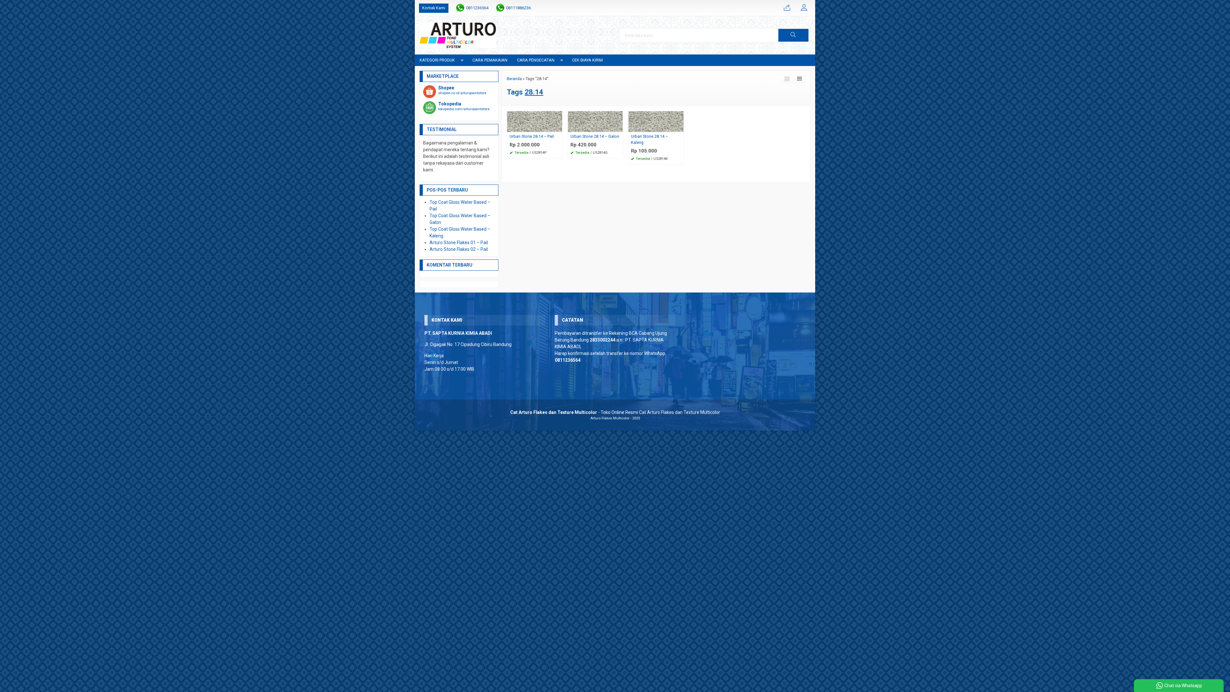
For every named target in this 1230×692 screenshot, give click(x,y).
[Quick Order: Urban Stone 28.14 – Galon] (619, 127)
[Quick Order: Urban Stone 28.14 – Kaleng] (679, 127)
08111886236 (518, 7)
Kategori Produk (437, 60)
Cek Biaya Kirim (587, 60)
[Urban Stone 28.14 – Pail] (534, 121)
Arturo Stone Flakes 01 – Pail (459, 242)
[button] (793, 35)
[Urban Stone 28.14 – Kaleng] (656, 121)
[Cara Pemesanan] (787, 8)
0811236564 (477, 7)
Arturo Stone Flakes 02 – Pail (459, 249)
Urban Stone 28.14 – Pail (532, 136)
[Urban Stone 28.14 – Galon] (595, 121)
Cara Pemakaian (489, 60)
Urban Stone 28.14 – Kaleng (649, 139)
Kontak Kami (433, 7)
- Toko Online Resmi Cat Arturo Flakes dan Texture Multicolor (615, 412)
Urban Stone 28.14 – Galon (594, 136)
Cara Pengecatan (535, 60)
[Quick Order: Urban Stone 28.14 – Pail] (558, 127)
